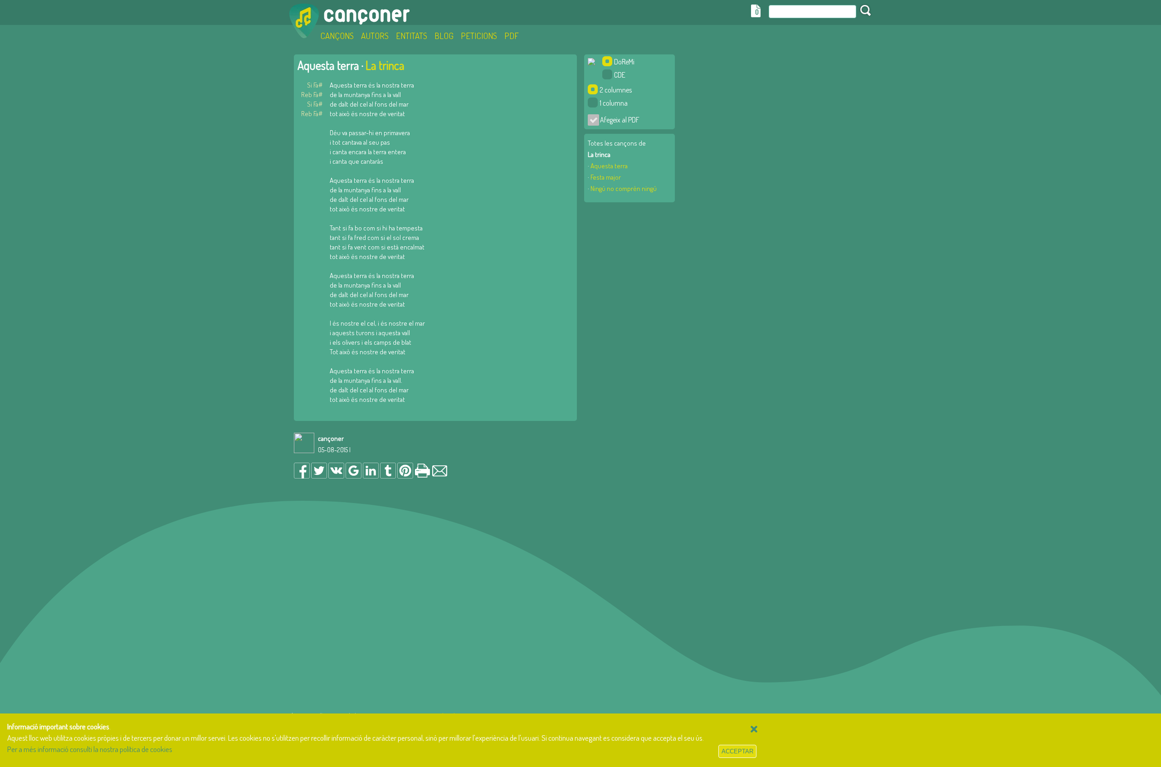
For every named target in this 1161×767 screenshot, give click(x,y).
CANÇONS (337, 35)
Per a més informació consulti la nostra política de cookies (89, 749)
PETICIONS (479, 35)
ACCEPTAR (737, 751)
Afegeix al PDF (617, 119)
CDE (619, 74)
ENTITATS (411, 35)
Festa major (605, 177)
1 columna (614, 102)
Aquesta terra (609, 165)
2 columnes (616, 89)
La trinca (385, 65)
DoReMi (624, 61)
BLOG (444, 35)
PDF (511, 35)
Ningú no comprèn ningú (623, 188)
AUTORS (375, 35)
